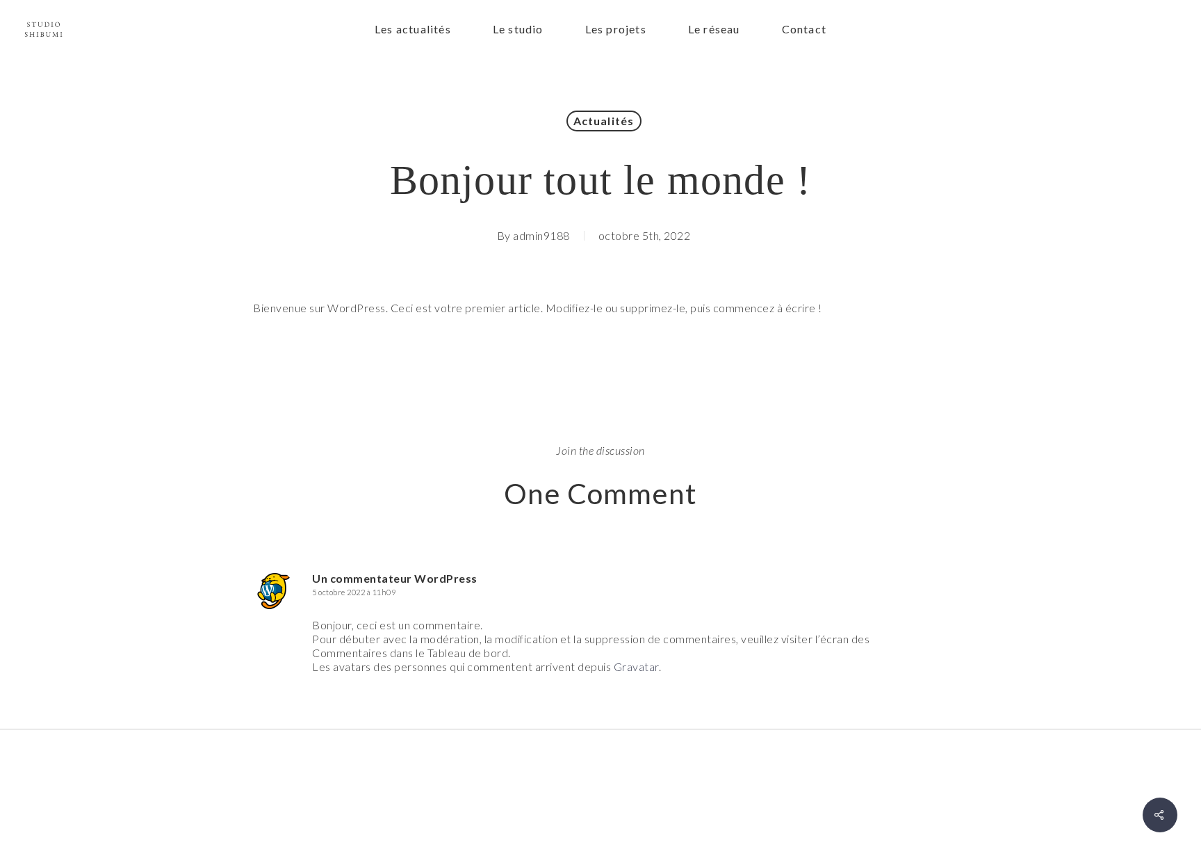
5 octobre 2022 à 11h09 (353, 592)
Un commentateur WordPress (394, 578)
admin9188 (541, 235)
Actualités (604, 120)
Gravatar (636, 666)
